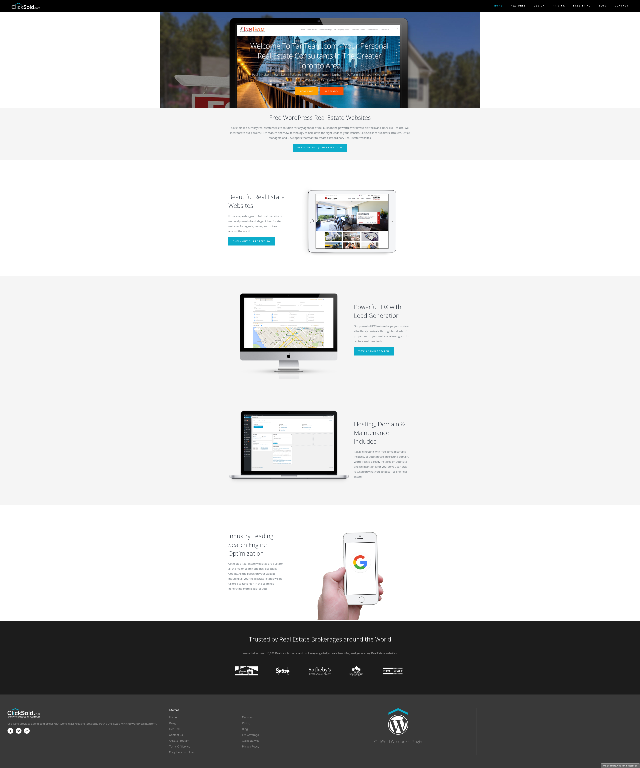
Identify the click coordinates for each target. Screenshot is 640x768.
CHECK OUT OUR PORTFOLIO (251, 241)
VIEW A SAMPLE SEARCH (373, 351)
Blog (245, 729)
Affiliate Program (179, 740)
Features (247, 717)
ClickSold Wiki (250, 740)
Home (173, 717)
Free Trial (174, 729)
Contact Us (176, 734)
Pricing (246, 723)
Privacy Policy (250, 746)
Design (173, 723)
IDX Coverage (250, 734)
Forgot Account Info (181, 752)
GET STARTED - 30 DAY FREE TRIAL (320, 147)
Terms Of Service (179, 746)
